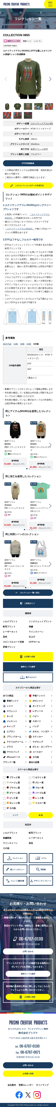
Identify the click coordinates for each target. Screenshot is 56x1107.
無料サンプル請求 (28, 974)
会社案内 (12, 1085)
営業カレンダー (26, 1085)
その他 (6, 848)
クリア (15, 815)
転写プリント (9, 626)
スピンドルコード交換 (13, 642)
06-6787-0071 (30, 1052)
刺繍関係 (7, 838)
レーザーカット (10, 631)
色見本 (28, 824)
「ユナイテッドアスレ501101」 (20, 229)
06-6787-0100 (31, 939)
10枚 (15, 344)
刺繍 (31, 626)
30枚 (22, 344)
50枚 (29, 344)
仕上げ (32, 636)
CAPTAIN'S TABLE (10, 46)
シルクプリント (10, 621)
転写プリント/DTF (39, 149)
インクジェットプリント (40, 621)
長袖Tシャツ (27, 41)
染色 (5, 636)
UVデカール (34, 642)
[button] (50, 79)
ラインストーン (36, 631)
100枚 (36, 344)
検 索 (41, 815)
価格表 (28, 613)
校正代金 (7, 344)
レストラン (38, 41)
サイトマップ (42, 1085)
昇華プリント (9, 647)
